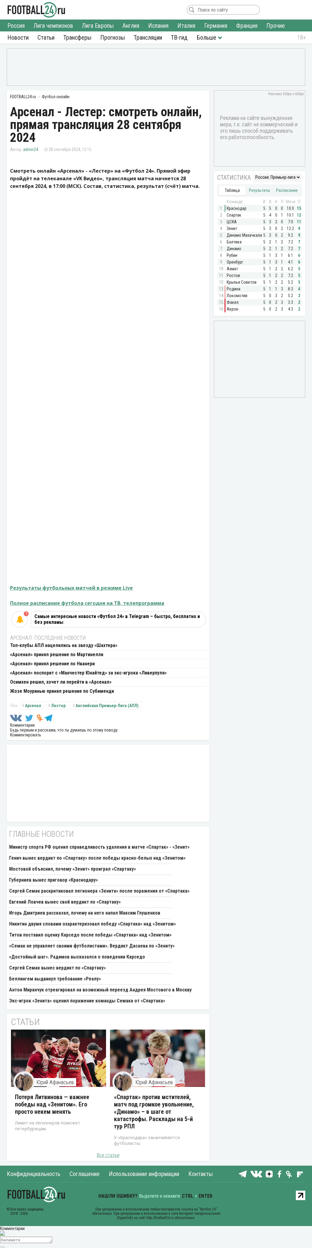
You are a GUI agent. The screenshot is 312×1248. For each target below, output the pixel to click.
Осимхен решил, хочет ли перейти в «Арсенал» (61, 682)
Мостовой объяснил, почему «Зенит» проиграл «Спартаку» (72, 869)
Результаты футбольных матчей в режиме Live (71, 587)
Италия (186, 25)
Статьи (46, 37)
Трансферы (77, 37)
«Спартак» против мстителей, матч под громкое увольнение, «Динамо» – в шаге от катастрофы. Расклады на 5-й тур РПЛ (154, 1111)
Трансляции (148, 37)
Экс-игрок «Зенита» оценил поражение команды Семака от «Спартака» (87, 1001)
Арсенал (33, 705)
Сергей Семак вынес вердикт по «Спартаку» (57, 968)
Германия (215, 25)
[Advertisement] (156, 66)
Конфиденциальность (33, 1174)
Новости (18, 37)
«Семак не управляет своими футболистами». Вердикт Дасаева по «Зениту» (92, 946)
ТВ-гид (179, 37)
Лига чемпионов (53, 25)
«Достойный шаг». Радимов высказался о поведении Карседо (77, 957)
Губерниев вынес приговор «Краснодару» (53, 880)
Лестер (58, 705)
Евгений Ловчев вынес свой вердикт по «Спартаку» (65, 902)
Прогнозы (112, 37)
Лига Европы (98, 25)
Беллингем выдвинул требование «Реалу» (55, 979)
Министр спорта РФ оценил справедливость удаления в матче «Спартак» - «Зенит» (99, 847)
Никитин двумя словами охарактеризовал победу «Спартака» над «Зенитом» (92, 924)
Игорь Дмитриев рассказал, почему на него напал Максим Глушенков (84, 913)
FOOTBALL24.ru (36, 10)
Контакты (200, 1174)
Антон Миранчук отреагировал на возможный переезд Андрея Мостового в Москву (100, 990)
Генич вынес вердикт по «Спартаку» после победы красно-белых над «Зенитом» (97, 858)
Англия (130, 25)
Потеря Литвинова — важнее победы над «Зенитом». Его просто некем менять (52, 1104)
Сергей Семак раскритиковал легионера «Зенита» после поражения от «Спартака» (99, 891)
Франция (246, 25)
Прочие (275, 25)
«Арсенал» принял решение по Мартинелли (56, 654)
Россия (16, 25)
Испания (158, 25)
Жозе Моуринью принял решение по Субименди (62, 691)
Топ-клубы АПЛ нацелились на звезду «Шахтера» (63, 645)
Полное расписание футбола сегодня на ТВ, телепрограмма (87, 603)
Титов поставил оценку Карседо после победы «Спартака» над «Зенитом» (90, 935)
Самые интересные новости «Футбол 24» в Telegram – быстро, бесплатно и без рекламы (117, 619)
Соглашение (84, 1174)
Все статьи (108, 1155)
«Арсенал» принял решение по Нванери (52, 664)
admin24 (30, 149)
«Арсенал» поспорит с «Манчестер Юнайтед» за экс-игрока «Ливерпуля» (88, 673)
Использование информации (144, 1174)
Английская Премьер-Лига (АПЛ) (107, 705)
